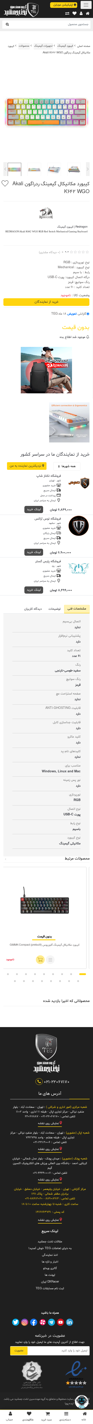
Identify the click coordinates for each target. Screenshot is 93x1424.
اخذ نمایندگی (50, 1255)
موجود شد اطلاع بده (73, 337)
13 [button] (51, 981)
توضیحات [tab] (55, 609)
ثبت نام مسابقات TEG (50, 1289)
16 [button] (24, 981)
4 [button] (53, 974)
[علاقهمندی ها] (74, 14)
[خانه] (88, 14)
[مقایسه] (67, 14)
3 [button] (62, 974)
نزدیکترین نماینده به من (26, 466)
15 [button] (33, 981)
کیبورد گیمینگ (65, 46)
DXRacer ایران (50, 1282)
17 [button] (15, 981)
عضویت (18, 1351)
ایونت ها (50, 1275)
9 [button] (8, 974)
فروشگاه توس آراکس (48, 519)
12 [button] (60, 981)
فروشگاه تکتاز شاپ (48, 476)
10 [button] (78, 981)
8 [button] (17, 974)
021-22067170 (56, 1082)
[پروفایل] (81, 14)
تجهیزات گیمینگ (43, 46)
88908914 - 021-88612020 (42, 1199)
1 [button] (82, 974)
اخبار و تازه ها (50, 1262)
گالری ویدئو (50, 1268)
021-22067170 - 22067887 (42, 1117)
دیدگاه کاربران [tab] (33, 609)
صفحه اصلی (83, 46)
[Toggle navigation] (86, 5)
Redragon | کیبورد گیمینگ (72, 227)
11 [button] (69, 981)
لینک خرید (34, 509)
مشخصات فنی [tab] (76, 609)
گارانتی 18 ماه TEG (68, 314)
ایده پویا (69, 1403)
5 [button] (44, 974)
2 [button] (71, 974)
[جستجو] (7, 24)
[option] (46, 113)
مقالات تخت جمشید (50, 1242)
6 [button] (35, 974)
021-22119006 (41, 1142)
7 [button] (26, 974)
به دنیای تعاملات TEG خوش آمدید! (50, 1248)
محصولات (24, 46)
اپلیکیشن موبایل (63, 5)
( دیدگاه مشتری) (49, 252)
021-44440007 (42, 1173)
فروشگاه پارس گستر (48, 561)
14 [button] (42, 981)
